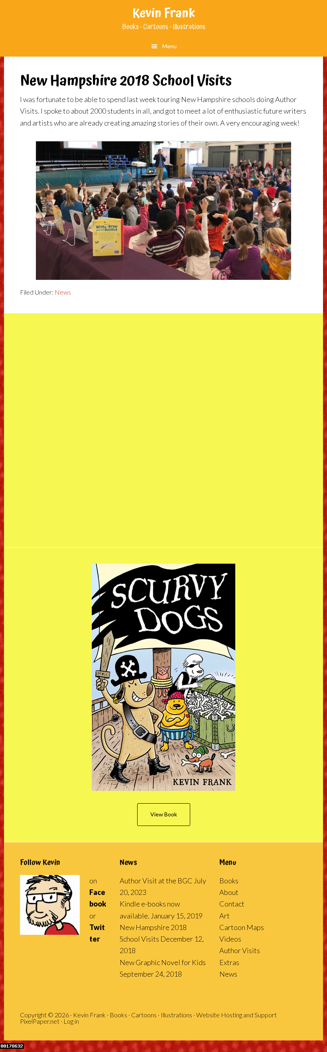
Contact (231, 903)
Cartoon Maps (241, 927)
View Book (163, 814)
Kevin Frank (163, 14)
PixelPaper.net (39, 1021)
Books (228, 880)
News (63, 292)
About (228, 892)
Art (224, 915)
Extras (229, 962)
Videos (230, 938)
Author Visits (239, 950)
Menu (169, 46)
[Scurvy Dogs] (163, 677)
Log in (71, 1021)
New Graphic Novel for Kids (163, 962)
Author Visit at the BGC (156, 880)
